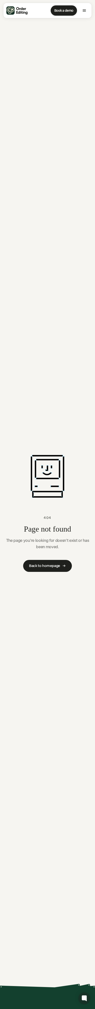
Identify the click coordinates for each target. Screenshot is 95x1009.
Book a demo (63, 10)
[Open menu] (84, 10)
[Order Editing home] (17, 10)
